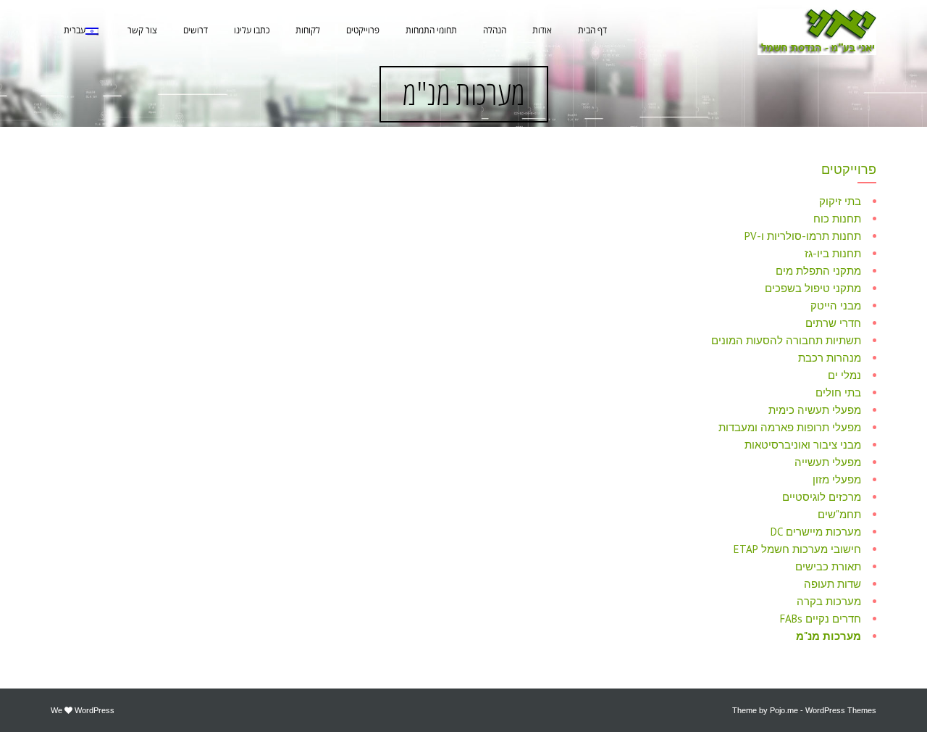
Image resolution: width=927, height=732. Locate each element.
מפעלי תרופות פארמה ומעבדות (789, 427)
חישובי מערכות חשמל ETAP (797, 549)
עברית (74, 30)
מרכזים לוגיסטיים (821, 497)
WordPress (94, 710)
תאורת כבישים (828, 566)
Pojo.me (784, 710)
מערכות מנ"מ (828, 636)
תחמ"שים (839, 514)
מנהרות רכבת (829, 358)
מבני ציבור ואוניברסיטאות (802, 445)
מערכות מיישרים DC (816, 531)
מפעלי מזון (837, 479)
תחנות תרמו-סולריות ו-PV (802, 236)
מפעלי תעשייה (827, 462)
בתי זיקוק (840, 201)
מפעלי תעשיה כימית (814, 410)
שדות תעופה (832, 584)
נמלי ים (844, 375)
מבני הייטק (835, 305)
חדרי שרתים (833, 323)
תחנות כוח (837, 218)
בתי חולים (838, 392)
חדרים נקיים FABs (820, 618)
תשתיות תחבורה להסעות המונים (786, 340)
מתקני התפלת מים (818, 271)
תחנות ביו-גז (833, 253)
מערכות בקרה (829, 601)
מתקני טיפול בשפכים (813, 288)
